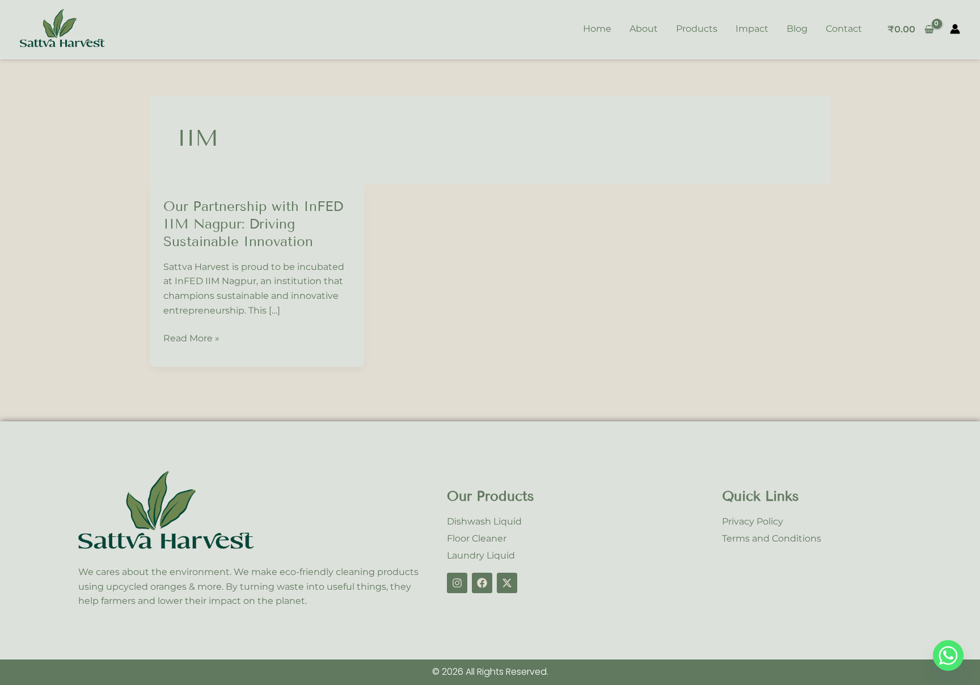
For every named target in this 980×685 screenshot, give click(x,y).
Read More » (191, 337)
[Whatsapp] (948, 655)
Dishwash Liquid (484, 521)
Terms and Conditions (771, 538)
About (644, 28)
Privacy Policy (752, 521)
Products (696, 28)
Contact (844, 28)
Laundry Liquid (481, 555)
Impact (752, 28)
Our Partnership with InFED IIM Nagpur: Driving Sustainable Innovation (253, 224)
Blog (797, 28)
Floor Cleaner (476, 538)
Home (597, 28)
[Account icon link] (955, 29)
